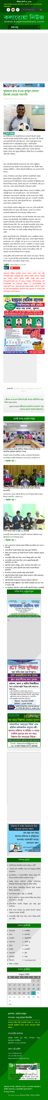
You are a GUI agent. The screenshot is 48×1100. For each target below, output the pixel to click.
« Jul (9, 1004)
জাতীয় (22, 388)
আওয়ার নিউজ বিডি (14, 1022)
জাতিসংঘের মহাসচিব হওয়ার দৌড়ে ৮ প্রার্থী (22, 865)
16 (38, 989)
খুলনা (11, 945)
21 (29, 993)
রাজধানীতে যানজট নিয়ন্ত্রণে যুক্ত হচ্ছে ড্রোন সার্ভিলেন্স (21, 550)
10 (10, 989)
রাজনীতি (27, 949)
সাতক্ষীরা (27, 931)
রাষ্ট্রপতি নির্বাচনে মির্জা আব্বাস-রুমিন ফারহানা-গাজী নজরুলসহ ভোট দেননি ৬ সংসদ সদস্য (24, 576)
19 (19, 993)
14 (29, 989)
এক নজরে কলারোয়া (33, 1086)
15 (33, 989)
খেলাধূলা (27, 388)
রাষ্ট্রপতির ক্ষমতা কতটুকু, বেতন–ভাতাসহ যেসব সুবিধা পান (23, 565)
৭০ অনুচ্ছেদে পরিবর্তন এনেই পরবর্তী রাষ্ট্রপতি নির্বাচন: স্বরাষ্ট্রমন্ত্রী (24, 587)
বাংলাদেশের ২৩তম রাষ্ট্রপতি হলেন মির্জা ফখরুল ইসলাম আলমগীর (22, 569)
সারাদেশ (12, 953)
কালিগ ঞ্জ (27, 942)
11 (14, 989)
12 (19, 989)
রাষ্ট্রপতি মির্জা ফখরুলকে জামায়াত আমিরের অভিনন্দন (21, 580)
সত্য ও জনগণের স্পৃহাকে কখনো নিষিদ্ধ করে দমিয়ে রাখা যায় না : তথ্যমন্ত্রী (25, 546)
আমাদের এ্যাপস (21, 1086)
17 (10, 993)
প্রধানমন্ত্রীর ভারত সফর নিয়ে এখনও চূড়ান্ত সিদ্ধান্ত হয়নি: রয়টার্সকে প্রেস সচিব (22, 561)
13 (24, 989)
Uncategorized (30, 960)
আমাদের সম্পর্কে (9, 1086)
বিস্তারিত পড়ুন (10, 461)
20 (24, 993)
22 (33, 993)
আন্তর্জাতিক (28, 938)
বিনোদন (11, 960)
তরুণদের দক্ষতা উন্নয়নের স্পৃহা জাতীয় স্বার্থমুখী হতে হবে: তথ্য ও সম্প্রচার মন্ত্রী (24, 584)
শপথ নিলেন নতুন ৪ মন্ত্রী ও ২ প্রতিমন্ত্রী (20, 894)
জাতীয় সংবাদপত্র (9, 1089)
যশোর (26, 945)
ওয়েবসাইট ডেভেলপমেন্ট (23, 1089)
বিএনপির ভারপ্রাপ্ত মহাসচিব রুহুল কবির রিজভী (19, 572)
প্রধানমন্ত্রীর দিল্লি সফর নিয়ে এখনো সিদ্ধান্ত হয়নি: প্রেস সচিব (23, 557)
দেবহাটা (11, 938)
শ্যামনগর (12, 942)
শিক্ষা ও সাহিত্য (13, 964)
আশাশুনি (27, 934)
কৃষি (26, 953)
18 (14, 993)
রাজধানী (16, 388)
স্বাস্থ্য (26, 956)
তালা (10, 934)
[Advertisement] (24, 57)
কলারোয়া (12, 931)
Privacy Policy (9, 1091)
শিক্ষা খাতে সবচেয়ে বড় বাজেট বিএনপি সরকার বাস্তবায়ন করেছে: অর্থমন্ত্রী (24, 554)
